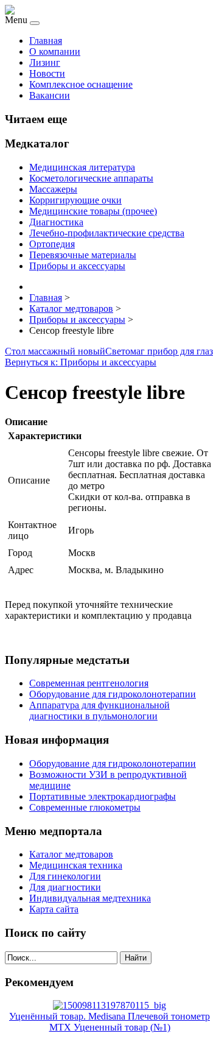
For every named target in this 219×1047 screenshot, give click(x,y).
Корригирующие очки (75, 200)
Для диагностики (65, 887)
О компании (54, 51)
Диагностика (56, 222)
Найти (136, 957)
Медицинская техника (75, 865)
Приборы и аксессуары (77, 266)
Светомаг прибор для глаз (159, 351)
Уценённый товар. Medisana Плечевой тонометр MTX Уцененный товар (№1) (109, 1021)
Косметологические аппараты (91, 178)
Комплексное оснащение (81, 84)
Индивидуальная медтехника (90, 898)
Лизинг (44, 62)
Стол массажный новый (55, 351)
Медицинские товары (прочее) (93, 211)
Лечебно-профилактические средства (106, 233)
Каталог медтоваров (71, 854)
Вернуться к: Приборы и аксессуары (80, 362)
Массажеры (53, 189)
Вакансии (49, 95)
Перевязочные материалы (82, 255)
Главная (45, 40)
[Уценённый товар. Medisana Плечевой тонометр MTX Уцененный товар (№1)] (109, 1005)
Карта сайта (53, 909)
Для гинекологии (65, 876)
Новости (47, 73)
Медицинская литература (82, 167)
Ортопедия (52, 244)
